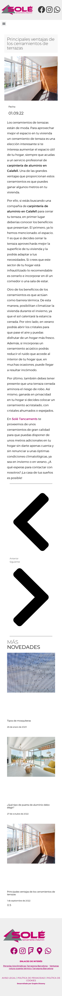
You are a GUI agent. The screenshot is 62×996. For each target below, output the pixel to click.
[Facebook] (41, 9)
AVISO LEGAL (9, 978)
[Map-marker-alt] (39, 950)
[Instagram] (49, 9)
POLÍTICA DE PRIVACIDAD (31, 978)
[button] (3, 23)
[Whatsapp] (57, 9)
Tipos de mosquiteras (19, 720)
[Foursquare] (31, 950)
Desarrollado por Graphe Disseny (31, 984)
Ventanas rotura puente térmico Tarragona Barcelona (34, 967)
